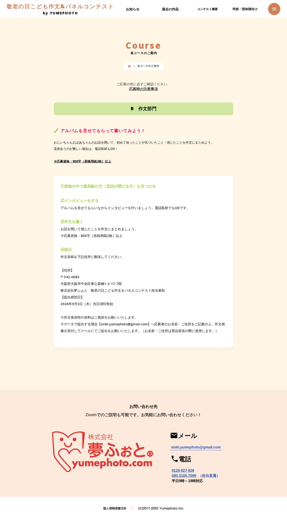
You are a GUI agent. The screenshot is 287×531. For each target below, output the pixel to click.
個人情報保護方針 (114, 508)
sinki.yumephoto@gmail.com (196, 447)
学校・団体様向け (245, 9)
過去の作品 (170, 9)
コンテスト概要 (207, 9)
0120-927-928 (183, 470)
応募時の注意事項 (143, 88)
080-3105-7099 (184, 476)
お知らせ (132, 9)
